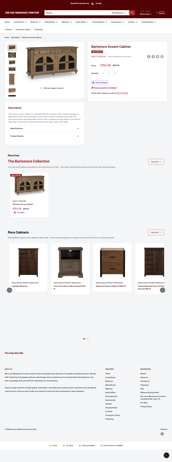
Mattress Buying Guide (149, 392)
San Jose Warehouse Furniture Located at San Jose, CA (153, 397)
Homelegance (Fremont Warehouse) (25, 283)
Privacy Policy (146, 406)
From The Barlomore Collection (119, 56)
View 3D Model (101, 82)
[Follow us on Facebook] (162, 433)
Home (7, 22)
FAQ (142, 389)
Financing (38, 29)
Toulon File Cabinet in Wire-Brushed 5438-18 (70, 287)
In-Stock (8, 29)
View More (155, 162)
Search (143, 373)
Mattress (65, 22)
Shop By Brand (148, 22)
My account (145, 14)
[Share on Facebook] (148, 56)
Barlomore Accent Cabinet (23, 204)
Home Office (81, 22)
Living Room (19, 22)
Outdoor (131, 22)
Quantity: (95, 73)
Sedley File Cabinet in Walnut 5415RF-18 (111, 286)
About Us (144, 377)
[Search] (132, 12)
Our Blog (143, 402)
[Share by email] (162, 56)
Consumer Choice (23, 29)
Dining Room (50, 22)
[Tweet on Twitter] (157, 56)
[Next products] (162, 290)
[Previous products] (9, 290)
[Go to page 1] (84, 338)
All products (15, 37)
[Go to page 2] (86, 338)
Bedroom (34, 22)
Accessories (116, 22)
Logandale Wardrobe (19, 286)
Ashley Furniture (98, 57)
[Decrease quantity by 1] (103, 73)
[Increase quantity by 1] (115, 73)
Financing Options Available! (105, 88)
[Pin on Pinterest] (153, 56)
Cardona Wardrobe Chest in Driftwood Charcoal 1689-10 (152, 287)
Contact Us (144, 381)
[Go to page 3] (88, 338)
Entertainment (98, 22)
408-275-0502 (122, 93)
